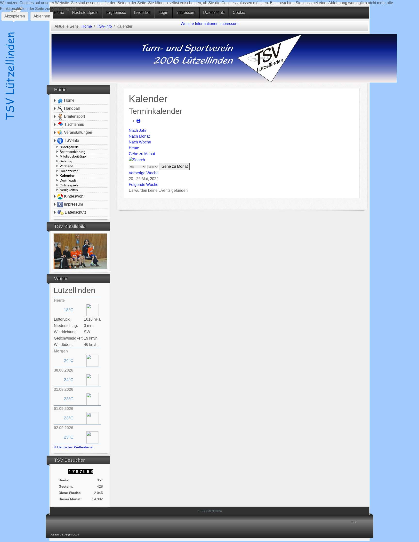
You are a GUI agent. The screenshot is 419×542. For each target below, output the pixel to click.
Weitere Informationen (199, 24)
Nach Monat (139, 136)
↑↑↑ (354, 521)
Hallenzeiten (69, 171)
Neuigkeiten (69, 190)
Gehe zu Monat (142, 154)
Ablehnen (41, 16)
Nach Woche (140, 142)
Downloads (68, 180)
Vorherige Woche (144, 173)
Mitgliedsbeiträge (73, 156)
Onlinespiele (69, 185)
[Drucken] (138, 121)
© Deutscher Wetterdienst (73, 447)
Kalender (67, 175)
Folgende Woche (143, 185)
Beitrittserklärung (73, 152)
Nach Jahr (137, 130)
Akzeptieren (14, 16)
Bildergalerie (69, 147)
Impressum (228, 24)
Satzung (66, 161)
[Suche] (137, 160)
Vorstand (66, 166)
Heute (134, 148)
